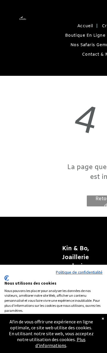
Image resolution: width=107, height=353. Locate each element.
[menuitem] (85, 26)
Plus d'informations (60, 342)
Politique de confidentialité (79, 272)
